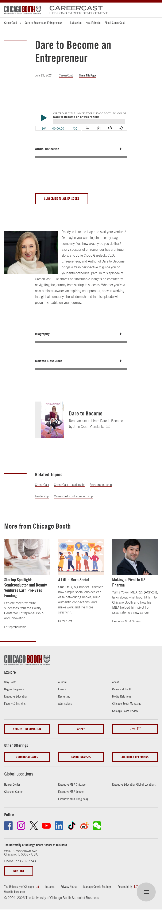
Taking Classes (81, 757)
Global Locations (18, 774)
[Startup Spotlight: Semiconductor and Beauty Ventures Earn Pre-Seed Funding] (27, 557)
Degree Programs (14, 689)
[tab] (81, 149)
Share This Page (87, 75)
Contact (18, 871)
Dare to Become (86, 413)
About (115, 682)
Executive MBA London (71, 791)
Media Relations (121, 696)
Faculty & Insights (15, 703)
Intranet (49, 886)
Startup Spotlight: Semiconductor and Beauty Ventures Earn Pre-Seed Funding (25, 587)
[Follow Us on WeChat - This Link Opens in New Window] (97, 825)
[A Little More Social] (81, 557)
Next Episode (93, 22)
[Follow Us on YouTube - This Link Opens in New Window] (46, 825)
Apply (81, 729)
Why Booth (10, 682)
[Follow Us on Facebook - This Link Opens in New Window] (8, 825)
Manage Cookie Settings (97, 886)
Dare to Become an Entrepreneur (43, 22)
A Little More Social (73, 579)
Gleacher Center (13, 791)
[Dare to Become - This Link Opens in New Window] (49, 420)
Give (132, 729)
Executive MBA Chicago (71, 784)
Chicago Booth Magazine (126, 703)
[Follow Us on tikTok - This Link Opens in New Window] (72, 825)
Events (62, 689)
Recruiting (64, 696)
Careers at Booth (121, 689)
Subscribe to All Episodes (61, 199)
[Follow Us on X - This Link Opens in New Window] (34, 825)
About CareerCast (115, 22)
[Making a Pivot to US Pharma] (135, 557)
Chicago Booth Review (125, 711)
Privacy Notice (69, 886)
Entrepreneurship (101, 484)
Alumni (62, 682)
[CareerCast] (76, 10)
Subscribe (75, 22)
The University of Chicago (19, 886)
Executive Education (15, 696)
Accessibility (125, 886)
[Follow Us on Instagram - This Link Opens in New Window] (21, 825)
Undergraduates (27, 757)
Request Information (27, 729)
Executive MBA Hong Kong (73, 799)
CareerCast (10, 22)
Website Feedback (14, 891)
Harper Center (12, 784)
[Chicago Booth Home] (22, 10)
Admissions (65, 703)
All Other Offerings (135, 757)
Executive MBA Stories (126, 621)
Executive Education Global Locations (134, 784)
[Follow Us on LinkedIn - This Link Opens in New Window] (59, 825)
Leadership (42, 496)
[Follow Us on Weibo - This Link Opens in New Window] (84, 825)
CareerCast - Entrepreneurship (73, 496)
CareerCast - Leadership (69, 484)
